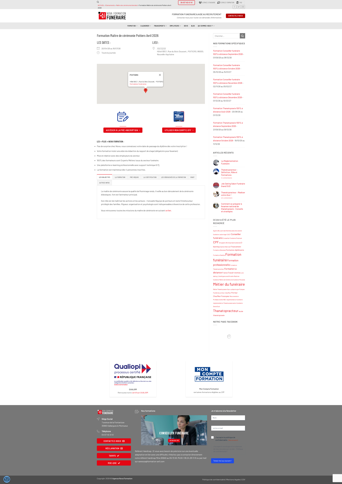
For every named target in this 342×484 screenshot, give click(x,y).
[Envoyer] (242, 35)
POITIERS (161, 48)
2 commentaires (232, 178)
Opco (229, 289)
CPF (216, 242)
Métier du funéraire (229, 284)
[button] (145, 90)
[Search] (98, 2)
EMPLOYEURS (174, 26)
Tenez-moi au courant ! (222, 461)
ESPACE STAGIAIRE (208, 2)
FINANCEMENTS (159, 26)
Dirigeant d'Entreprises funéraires (229, 243)
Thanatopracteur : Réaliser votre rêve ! (233, 193)
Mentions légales (233, 479)
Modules (242, 280)
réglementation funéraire (234, 299)
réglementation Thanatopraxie (223, 303)
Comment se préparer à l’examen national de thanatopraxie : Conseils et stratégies (232, 207)
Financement (236, 246)
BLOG (193, 26)
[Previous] (145, 430)
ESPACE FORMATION (227, 2)
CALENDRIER (144, 26)
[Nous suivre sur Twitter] (239, 7)
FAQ (240, 2)
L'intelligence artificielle (226, 276)
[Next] (202, 430)
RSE (224, 299)
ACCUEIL (101, 5)
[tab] (104, 177)
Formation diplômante (235, 250)
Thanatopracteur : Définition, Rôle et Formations (229, 172)
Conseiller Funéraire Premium (232, 238)
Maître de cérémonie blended (126, 5)
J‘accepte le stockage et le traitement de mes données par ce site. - (228, 448)
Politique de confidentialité (213, 479)
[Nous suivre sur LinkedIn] (243, 7)
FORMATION (131, 26)
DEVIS (186, 26)
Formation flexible (219, 255)
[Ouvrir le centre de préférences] (6, 479)
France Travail (227, 273)
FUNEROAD (237, 273)
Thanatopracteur (225, 311)
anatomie (234, 231)
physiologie (235, 289)
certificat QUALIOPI (140, 392)
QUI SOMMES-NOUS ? (205, 26)
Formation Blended (219, 250)
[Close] (160, 75)
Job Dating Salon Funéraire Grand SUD (233, 184)
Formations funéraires (138, 84)
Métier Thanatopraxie (220, 289)
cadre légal (223, 234)
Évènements (110, 5)
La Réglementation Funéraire (229, 162)
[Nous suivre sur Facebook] (234, 7)
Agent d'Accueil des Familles (222, 231)
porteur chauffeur (225, 293)
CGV (243, 479)
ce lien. (168, 210)
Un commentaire (232, 198)
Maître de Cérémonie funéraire (229, 280)
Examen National (225, 247)
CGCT (229, 234)
